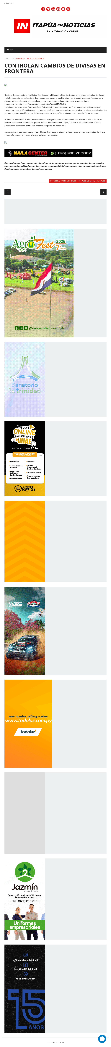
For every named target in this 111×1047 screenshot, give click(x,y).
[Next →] (103, 192)
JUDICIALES (81, 181)
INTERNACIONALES (68, 181)
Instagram (58, 9)
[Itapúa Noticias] (55, 38)
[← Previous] (7, 192)
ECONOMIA (54, 181)
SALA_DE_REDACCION (35, 58)
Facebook (43, 9)
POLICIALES (100, 181)
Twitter (48, 9)
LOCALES (90, 181)
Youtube (53, 9)
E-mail (63, 9)
